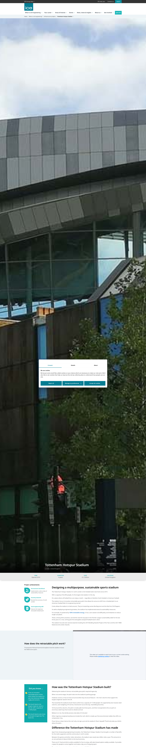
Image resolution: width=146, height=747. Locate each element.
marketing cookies (103, 656)
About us (97, 12)
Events (71, 12)
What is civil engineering (33, 12)
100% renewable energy (76, 612)
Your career (47, 12)
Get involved (108, 12)
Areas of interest (60, 12)
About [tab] (96, 365)
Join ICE (118, 12)
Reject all (51, 383)
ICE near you (101, 1)
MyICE (118, 1)
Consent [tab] (50, 365)
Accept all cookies (95, 383)
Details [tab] (73, 365)
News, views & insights (84, 12)
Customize (73, 383)
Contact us (111, 1)
